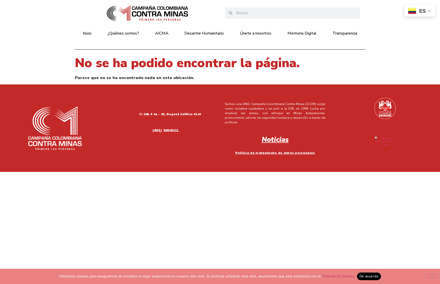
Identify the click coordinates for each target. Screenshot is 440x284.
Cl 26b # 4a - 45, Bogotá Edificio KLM (170, 114)
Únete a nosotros (255, 33)
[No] (432, 276)
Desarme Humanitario (204, 33)
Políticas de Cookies (338, 276)
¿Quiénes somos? (123, 33)
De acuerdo (369, 276)
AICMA (162, 33)
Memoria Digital (302, 33)
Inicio (87, 33)
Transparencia (345, 33)
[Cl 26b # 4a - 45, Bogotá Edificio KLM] (117, 113)
